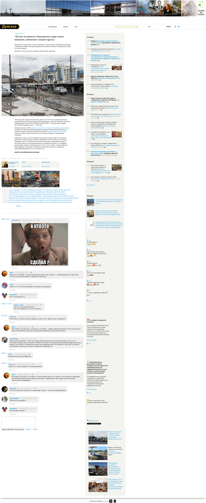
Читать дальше (92, 340)
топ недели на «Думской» (105, 101)
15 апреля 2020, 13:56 (21, 273)
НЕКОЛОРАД (14, 339)
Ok (111, 501)
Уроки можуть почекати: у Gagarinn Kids (103, 177)
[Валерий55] (5, 298)
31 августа (90, 37)
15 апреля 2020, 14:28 (25, 295)
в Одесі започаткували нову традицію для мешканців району (100, 68)
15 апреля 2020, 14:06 (22, 284)
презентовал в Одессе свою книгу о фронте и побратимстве (101, 136)
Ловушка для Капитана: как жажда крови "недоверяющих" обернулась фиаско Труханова (37, 192)
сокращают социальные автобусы (104, 87)
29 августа (90, 161)
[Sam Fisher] (6, 219)
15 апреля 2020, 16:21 (23, 374)
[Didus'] (5, 288)
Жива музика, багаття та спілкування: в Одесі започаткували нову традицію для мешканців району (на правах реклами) (115, 483)
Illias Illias (13, 388)
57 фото (30, 166)
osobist (11, 317)
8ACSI (10, 354)
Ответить (14, 268)
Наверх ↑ (19, 206)
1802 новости (11, 166)
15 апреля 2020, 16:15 (23, 364)
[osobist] (4, 315)
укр (149, 26)
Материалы (53, 26)
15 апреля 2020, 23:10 (25, 408)
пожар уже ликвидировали (106, 78)
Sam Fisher (15, 220)
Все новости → (91, 185)
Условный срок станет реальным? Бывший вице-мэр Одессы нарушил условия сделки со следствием (11, 183)
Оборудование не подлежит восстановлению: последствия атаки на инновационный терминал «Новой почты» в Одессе (64, 14)
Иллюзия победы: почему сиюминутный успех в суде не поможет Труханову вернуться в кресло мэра (41, 200)
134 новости (25, 166)
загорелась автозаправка (112, 452)
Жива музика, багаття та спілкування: (98, 66)
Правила (28, 429)
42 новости (44, 166)
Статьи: (90, 196)
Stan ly (11, 364)
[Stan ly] (4, 363)
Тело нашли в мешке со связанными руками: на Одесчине (98, 167)
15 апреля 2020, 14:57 (24, 317)
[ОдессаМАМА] (5, 402)
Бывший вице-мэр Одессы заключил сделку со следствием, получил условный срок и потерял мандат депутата (44, 198)
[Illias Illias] (5, 392)
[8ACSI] (4, 353)
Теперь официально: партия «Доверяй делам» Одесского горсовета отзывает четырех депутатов (39, 190)
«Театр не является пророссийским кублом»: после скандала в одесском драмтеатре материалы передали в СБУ (107, 212)
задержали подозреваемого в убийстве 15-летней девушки (101, 170)
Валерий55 (13, 295)
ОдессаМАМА (14, 398)
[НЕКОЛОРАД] (5, 342)
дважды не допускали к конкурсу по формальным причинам (50, 128)
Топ (76, 26)
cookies (105, 501)
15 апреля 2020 (18, 33)
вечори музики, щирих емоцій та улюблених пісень (106, 115)
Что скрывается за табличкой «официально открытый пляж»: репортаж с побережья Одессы (109, 201)
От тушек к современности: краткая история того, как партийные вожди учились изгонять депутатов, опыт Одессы (29, 183)
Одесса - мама (18, 305)
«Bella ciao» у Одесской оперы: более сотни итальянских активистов (104, 107)
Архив (65, 26)
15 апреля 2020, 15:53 (20, 354)
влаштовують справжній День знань (102, 179)
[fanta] (5, 276)
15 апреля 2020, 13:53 (29, 220)
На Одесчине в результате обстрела (102, 49)
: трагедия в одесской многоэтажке (104, 154)
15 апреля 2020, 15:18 (23, 327)
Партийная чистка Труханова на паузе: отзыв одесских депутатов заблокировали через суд (37, 194)
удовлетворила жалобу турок (57, 131)
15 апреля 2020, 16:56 (26, 388)
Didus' (12, 284)
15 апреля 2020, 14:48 (31, 305)
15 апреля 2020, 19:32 (26, 398)
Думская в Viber (94, 421)
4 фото (48, 166)
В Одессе (94, 41)
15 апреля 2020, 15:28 (26, 339)
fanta (11, 273)
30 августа (90, 94)
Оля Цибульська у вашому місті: (101, 114)
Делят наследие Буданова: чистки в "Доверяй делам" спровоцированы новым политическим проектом (41, 196)
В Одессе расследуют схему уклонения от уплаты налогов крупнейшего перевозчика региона (115, 435)
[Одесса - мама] (7, 304)
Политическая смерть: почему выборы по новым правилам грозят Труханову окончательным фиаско (39, 202)
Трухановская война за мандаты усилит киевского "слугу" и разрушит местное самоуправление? (50, 183)
